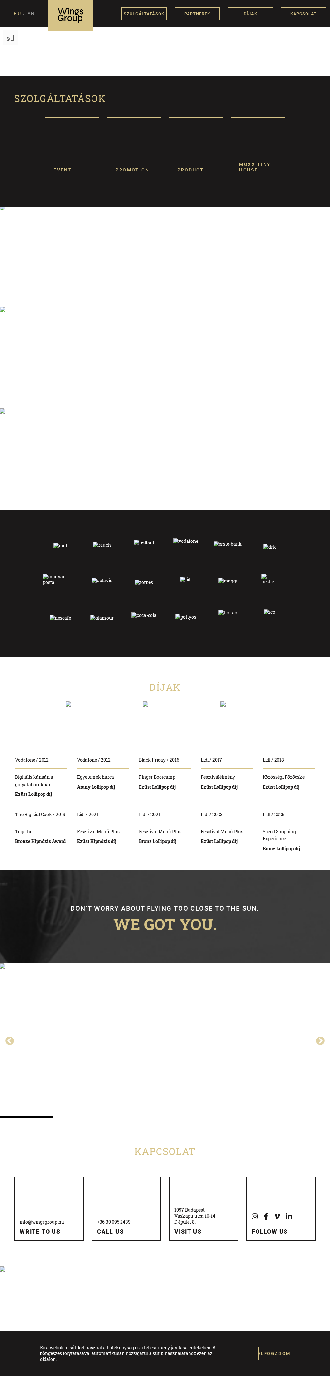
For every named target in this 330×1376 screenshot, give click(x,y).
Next (318, 1039)
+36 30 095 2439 (114, 1222)
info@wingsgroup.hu (42, 1222)
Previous (8, 1039)
